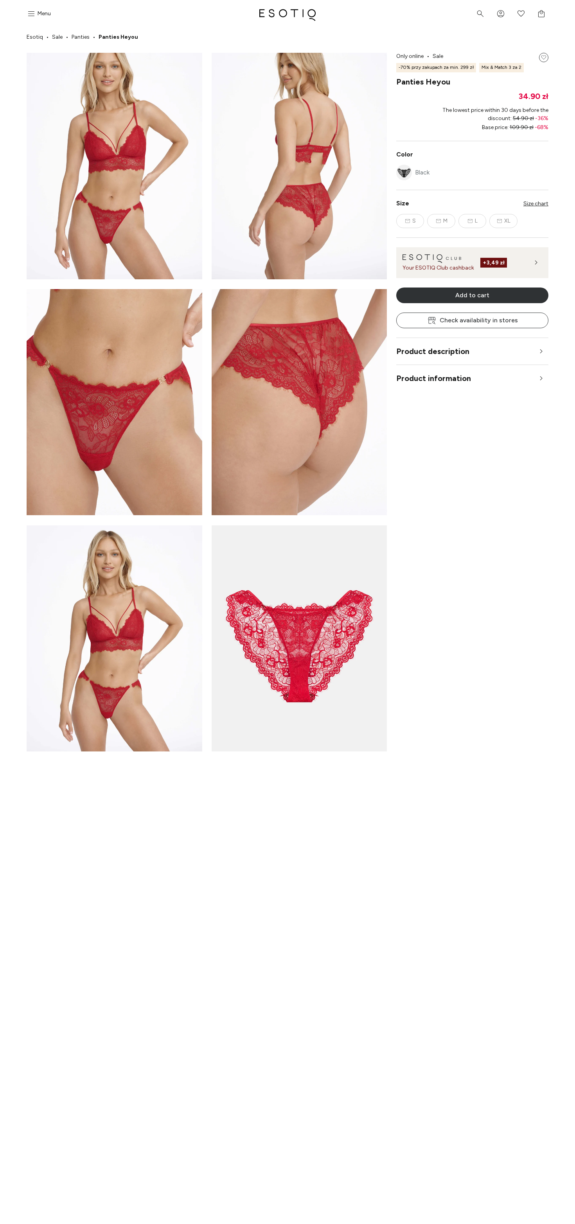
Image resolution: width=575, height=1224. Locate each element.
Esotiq (35, 37)
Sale (57, 37)
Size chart (535, 203)
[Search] (480, 14)
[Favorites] (521, 14)
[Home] (287, 13)
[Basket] (541, 14)
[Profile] (501, 14)
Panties (81, 37)
